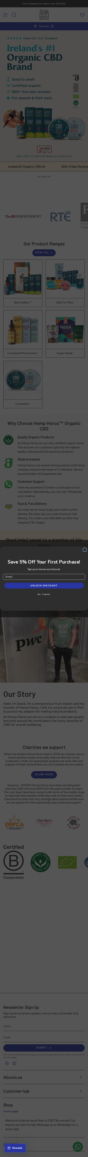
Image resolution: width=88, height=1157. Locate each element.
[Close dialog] (85, 549)
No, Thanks (44, 594)
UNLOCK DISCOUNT (43, 585)
